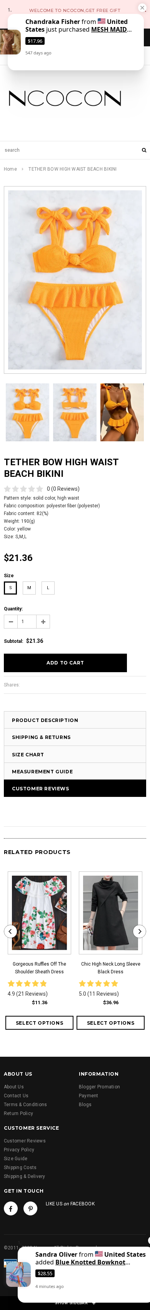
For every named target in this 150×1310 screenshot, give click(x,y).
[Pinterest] (30, 1208)
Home (10, 169)
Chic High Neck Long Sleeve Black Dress (110, 967)
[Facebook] (11, 1208)
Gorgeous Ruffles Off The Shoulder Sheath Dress (39, 967)
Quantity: (13, 609)
